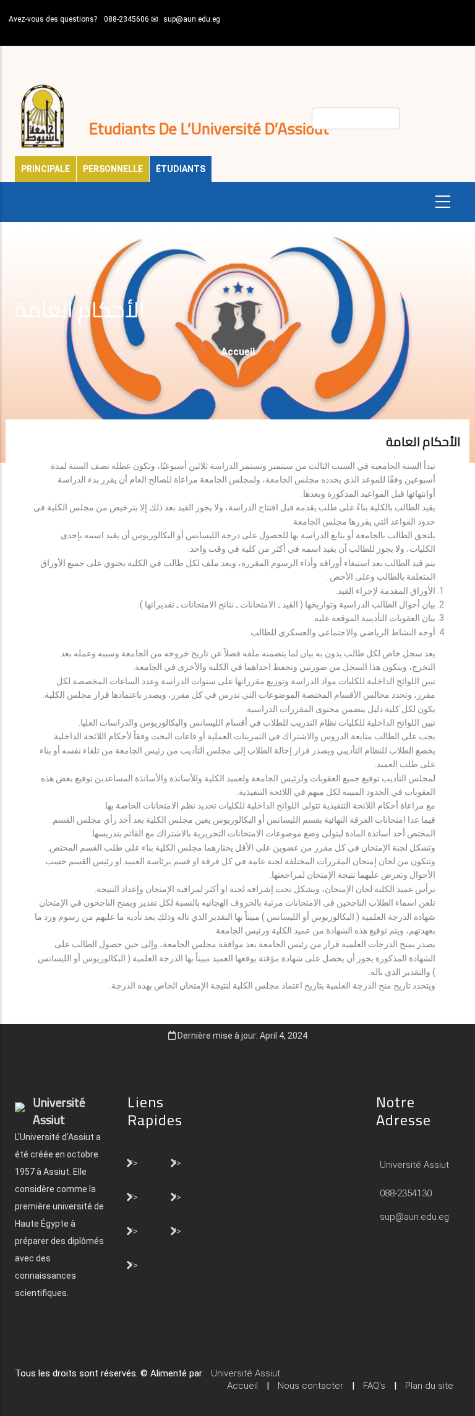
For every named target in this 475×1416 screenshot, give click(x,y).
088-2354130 (406, 1193)
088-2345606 (126, 19)
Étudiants (180, 169)
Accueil (238, 352)
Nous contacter (310, 1385)
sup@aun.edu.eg (191, 19)
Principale (45, 169)
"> (134, 1162)
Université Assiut (413, 1164)
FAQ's (374, 1385)
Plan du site (429, 1385)
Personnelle (113, 169)
